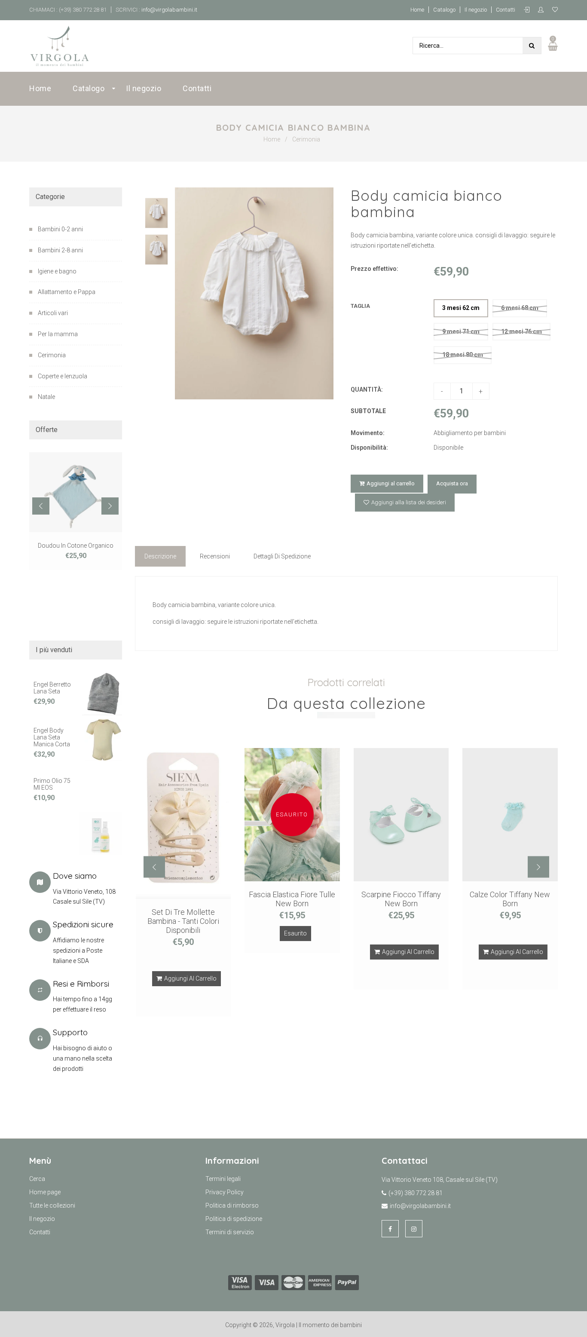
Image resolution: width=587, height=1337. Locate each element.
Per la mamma (58, 334)
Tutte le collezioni (52, 1205)
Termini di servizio (229, 1232)
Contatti (505, 9)
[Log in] (529, 10)
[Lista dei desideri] (555, 10)
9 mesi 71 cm (461, 331)
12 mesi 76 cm (521, 331)
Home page (45, 1192)
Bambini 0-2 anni (60, 229)
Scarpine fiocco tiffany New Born (401, 899)
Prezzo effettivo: (374, 268)
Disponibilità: (369, 447)
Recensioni (215, 556)
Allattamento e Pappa (66, 291)
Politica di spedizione (233, 1218)
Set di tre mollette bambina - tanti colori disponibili (183, 921)
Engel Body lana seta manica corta (52, 737)
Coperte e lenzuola (62, 376)
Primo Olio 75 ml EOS (52, 784)
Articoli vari (53, 313)
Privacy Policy (224, 1192)
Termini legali (223, 1178)
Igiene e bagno (57, 271)
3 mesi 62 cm (461, 307)
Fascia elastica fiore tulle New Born (292, 899)
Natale (46, 396)
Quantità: (367, 389)
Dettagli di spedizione (282, 556)
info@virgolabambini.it (168, 9)
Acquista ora (452, 483)
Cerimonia (306, 139)
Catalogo (444, 9)
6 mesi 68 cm (519, 307)
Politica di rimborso (232, 1205)
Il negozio (476, 9)
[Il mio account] (543, 10)
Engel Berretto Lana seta (52, 688)
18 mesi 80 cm (462, 354)
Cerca (37, 1178)
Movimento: (368, 432)
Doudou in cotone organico (75, 545)
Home (417, 9)
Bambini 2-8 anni (60, 250)
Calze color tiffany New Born (510, 899)
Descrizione (160, 556)
